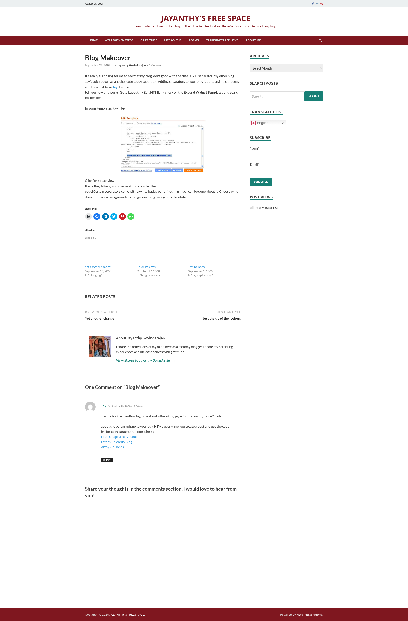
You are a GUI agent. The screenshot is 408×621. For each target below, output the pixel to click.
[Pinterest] (321, 4)
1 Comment (156, 65)
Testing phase (197, 267)
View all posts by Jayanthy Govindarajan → (146, 360)
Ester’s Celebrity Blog (116, 442)
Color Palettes (146, 267)
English (262, 123)
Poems (193, 40)
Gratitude (148, 40)
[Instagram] (317, 4)
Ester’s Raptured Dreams (119, 436)
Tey (115, 87)
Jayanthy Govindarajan (131, 65)
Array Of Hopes (112, 447)
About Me (253, 40)
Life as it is (172, 40)
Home (93, 40)
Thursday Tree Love (222, 40)
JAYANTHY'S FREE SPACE (205, 18)
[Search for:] (286, 96)
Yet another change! (98, 267)
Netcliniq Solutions (309, 614)
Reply (107, 459)
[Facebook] (313, 4)
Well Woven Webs (119, 40)
